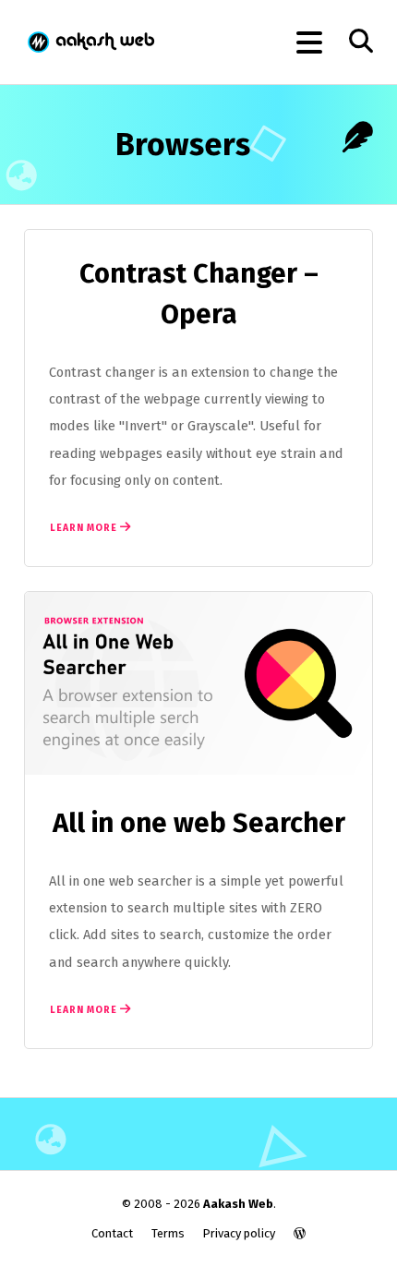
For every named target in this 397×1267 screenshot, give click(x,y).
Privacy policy (238, 1233)
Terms (168, 1233)
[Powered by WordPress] (300, 1233)
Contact (112, 1233)
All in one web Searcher (199, 823)
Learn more (85, 528)
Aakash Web (90, 42)
